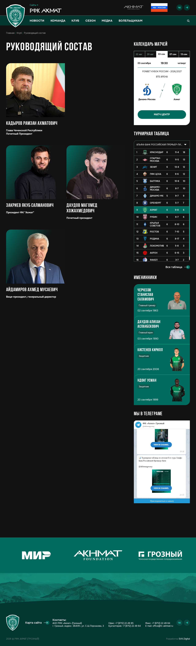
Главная (10, 33)
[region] (162, 205)
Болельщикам (131, 20)
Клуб (75, 20)
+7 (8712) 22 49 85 (124, 623)
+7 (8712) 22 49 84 (132, 626)
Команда (58, 20)
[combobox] (162, 144)
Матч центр (162, 114)
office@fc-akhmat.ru (163, 626)
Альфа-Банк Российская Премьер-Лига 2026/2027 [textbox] (159, 144)
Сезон (90, 20)
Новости (37, 20)
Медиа (107, 20)
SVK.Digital (184, 638)
